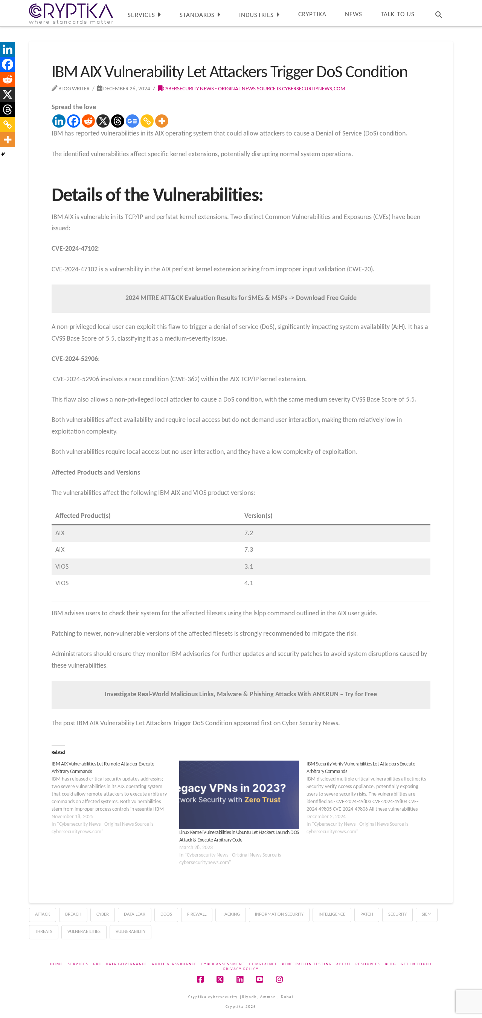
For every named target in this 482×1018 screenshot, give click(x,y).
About (343, 964)
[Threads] (117, 121)
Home (56, 964)
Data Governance (126, 964)
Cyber (102, 914)
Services (78, 964)
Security (397, 914)
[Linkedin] (59, 121)
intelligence (332, 914)
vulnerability (130, 931)
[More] (161, 121)
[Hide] (3, 154)
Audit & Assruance (174, 964)
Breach (73, 914)
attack (42, 914)
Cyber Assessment (223, 964)
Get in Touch (416, 964)
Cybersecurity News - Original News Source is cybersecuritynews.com (254, 89)
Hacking (230, 914)
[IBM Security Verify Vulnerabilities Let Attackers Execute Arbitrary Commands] (370, 798)
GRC (97, 964)
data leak (134, 914)
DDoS (166, 914)
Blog (390, 964)
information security (279, 914)
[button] (475, 7)
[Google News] (132, 121)
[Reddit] (88, 121)
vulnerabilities (84, 931)
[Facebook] (73, 121)
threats (43, 931)
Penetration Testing (307, 964)
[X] (103, 121)
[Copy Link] (147, 121)
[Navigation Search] (438, 13)
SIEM (427, 914)
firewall (196, 914)
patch (366, 914)
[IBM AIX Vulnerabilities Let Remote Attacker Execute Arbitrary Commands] (115, 798)
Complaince (263, 964)
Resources (367, 964)
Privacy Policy (241, 969)
